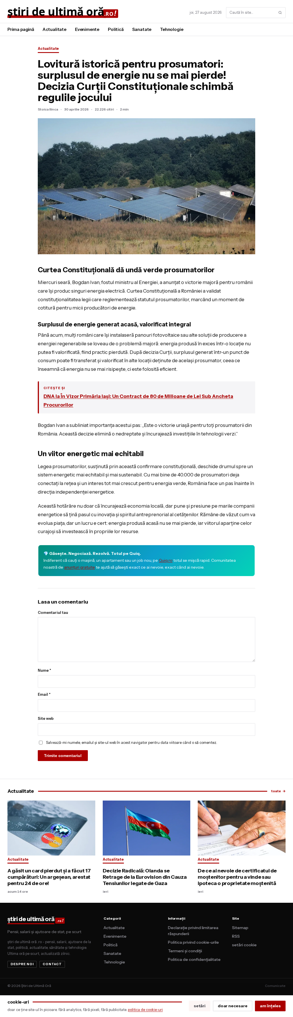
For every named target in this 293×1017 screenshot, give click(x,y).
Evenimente (87, 29)
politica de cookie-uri (145, 1009)
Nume (44, 670)
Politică (116, 29)
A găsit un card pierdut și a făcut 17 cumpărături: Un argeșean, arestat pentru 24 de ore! (49, 877)
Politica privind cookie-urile (193, 942)
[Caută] (280, 12)
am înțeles (270, 1005)
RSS (236, 936)
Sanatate (142, 29)
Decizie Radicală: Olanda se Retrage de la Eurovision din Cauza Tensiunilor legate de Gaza (145, 877)
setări (199, 1005)
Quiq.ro (166, 560)
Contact (52, 964)
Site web (46, 718)
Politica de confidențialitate (194, 959)
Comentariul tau (53, 612)
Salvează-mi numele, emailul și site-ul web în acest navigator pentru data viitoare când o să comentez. (131, 742)
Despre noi (22, 964)
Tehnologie (171, 29)
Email (44, 694)
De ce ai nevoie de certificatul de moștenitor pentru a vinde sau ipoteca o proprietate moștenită (237, 877)
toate (278, 791)
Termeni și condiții (185, 950)
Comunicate (275, 986)
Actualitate (54, 29)
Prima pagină (20, 29)
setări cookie (244, 944)
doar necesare (233, 1005)
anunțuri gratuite (79, 567)
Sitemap (240, 927)
